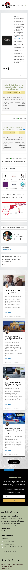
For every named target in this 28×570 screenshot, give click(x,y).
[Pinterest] (12, 560)
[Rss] (15, 560)
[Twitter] (5, 560)
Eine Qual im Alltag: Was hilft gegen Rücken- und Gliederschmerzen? (13, 384)
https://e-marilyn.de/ (18, 65)
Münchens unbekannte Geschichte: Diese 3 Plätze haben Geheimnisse (13, 338)
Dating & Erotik (19, 36)
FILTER (5, 68)
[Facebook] (2, 560)
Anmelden (14, 500)
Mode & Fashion (17, 38)
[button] (2, 4)
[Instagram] (8, 560)
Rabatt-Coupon (6, 515)
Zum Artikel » (8, 312)
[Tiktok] (19, 560)
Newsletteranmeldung (14, 473)
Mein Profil (17, 238)
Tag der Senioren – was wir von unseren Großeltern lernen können (13, 292)
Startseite (16, 470)
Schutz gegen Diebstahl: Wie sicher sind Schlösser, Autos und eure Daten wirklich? (13, 431)
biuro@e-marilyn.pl (6, 249)
